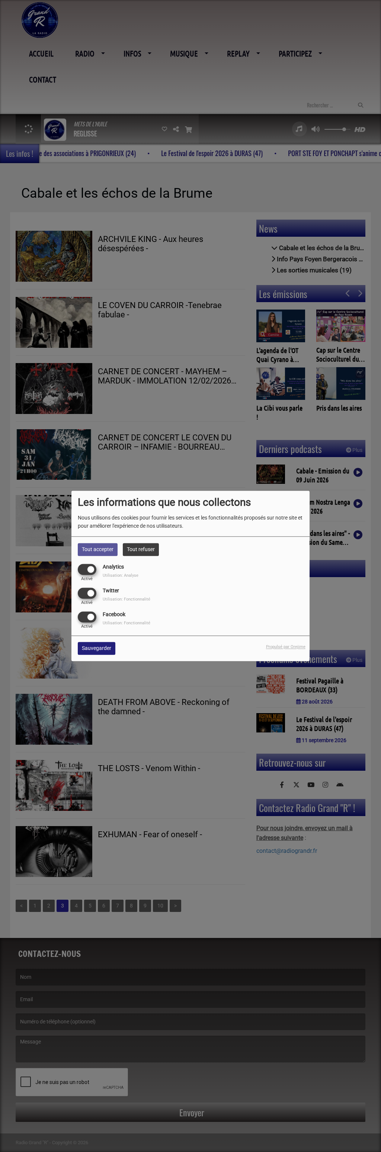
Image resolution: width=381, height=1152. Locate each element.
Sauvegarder (96, 648)
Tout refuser (141, 549)
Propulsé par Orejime (285, 647)
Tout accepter (97, 549)
